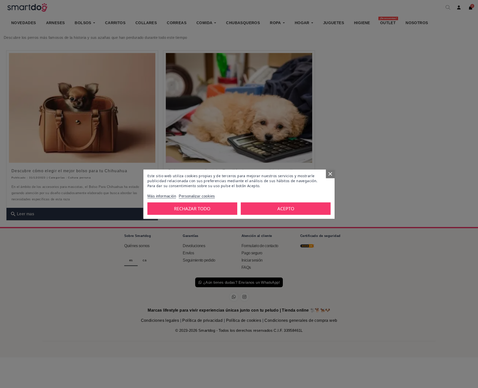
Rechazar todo (192, 208)
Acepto (285, 208)
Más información (161, 196)
